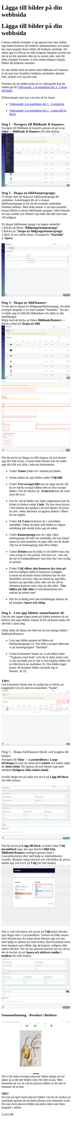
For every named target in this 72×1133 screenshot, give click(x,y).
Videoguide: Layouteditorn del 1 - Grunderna (36, 104)
